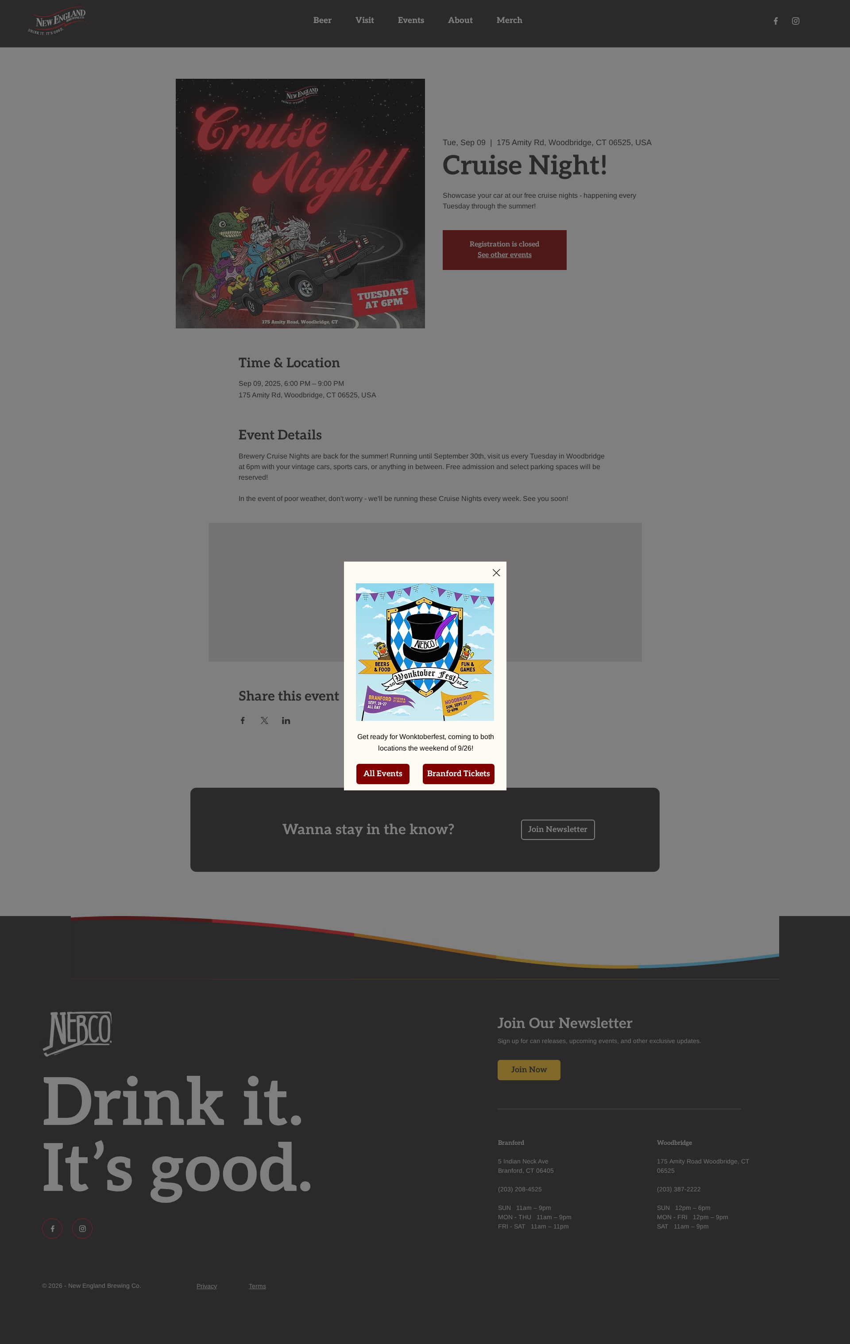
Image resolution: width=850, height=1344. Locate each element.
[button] (496, 573)
